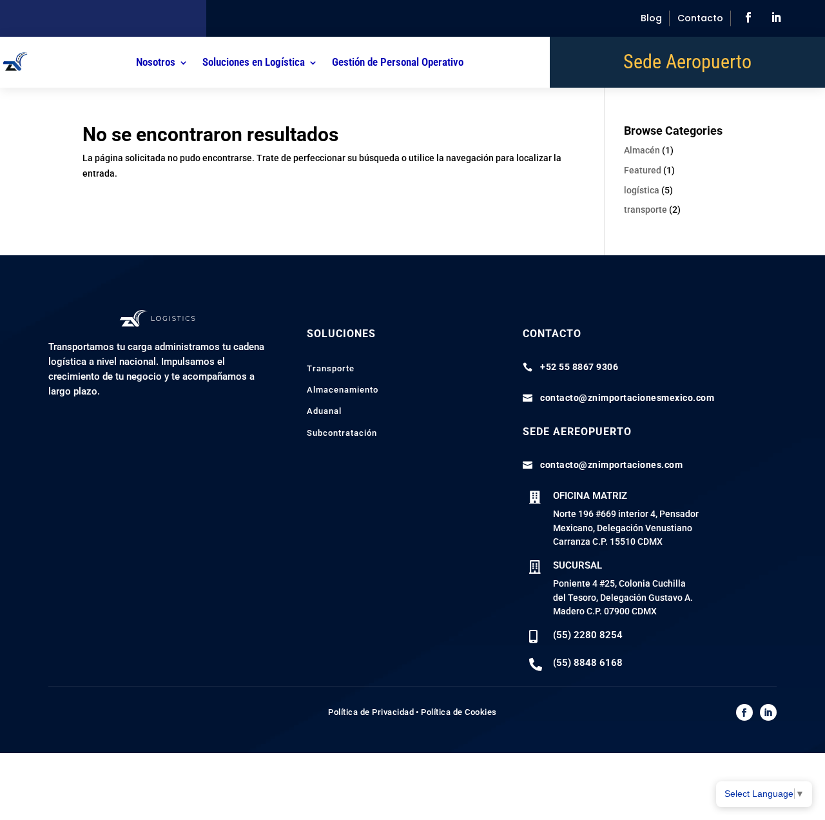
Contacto (700, 18)
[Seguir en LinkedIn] (776, 17)
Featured (642, 170)
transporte (645, 209)
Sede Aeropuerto (687, 64)
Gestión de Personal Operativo (397, 61)
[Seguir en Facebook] (748, 17)
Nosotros (155, 61)
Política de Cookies (459, 712)
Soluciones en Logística (253, 61)
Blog (651, 18)
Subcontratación (342, 433)
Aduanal (324, 411)
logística (641, 190)
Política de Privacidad (371, 712)
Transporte (330, 368)
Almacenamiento (342, 390)
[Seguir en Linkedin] (768, 712)
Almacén (642, 150)
